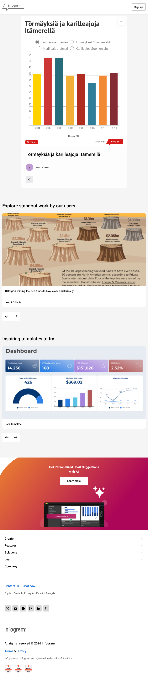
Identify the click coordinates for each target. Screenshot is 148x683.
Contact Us (12, 586)
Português (29, 593)
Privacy (21, 651)
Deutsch (18, 593)
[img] (37, 99)
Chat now (29, 586)
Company (11, 566)
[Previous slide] (6, 316)
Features (11, 545)
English (8, 593)
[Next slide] (15, 316)
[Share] (29, 179)
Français (50, 593)
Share (32, 142)
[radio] (52, 42)
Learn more (74, 480)
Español (40, 593)
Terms (9, 651)
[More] (121, 21)
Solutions (11, 552)
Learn (9, 559)
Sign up (138, 7)
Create (9, 538)
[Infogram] (13, 7)
